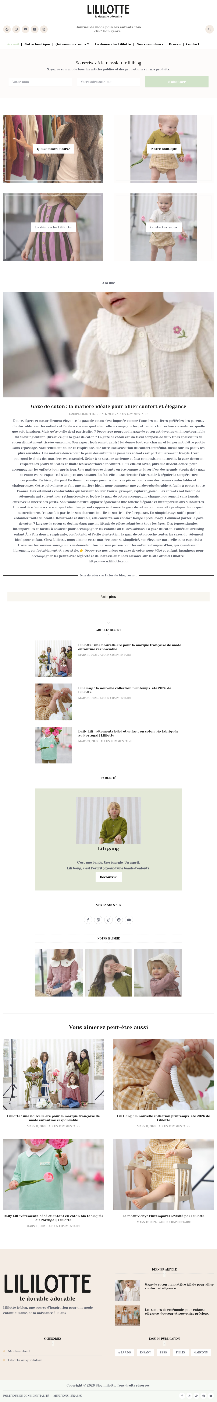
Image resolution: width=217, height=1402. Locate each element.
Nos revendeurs (149, 44)
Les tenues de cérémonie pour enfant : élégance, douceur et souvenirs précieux (177, 1311)
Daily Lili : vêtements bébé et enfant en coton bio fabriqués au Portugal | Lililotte (53, 1218)
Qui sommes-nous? (53, 149)
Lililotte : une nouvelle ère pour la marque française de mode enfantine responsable (53, 1118)
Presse (175, 44)
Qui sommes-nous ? (72, 44)
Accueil (13, 44)
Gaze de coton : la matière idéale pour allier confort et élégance (108, 406)
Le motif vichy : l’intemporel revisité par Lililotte (163, 1216)
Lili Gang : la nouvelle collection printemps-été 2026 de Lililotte (163, 1118)
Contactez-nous (164, 227)
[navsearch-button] (209, 29)
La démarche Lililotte (113, 44)
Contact (192, 44)
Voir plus (108, 597)
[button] (124, 1352)
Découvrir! (108, 877)
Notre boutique (37, 44)
